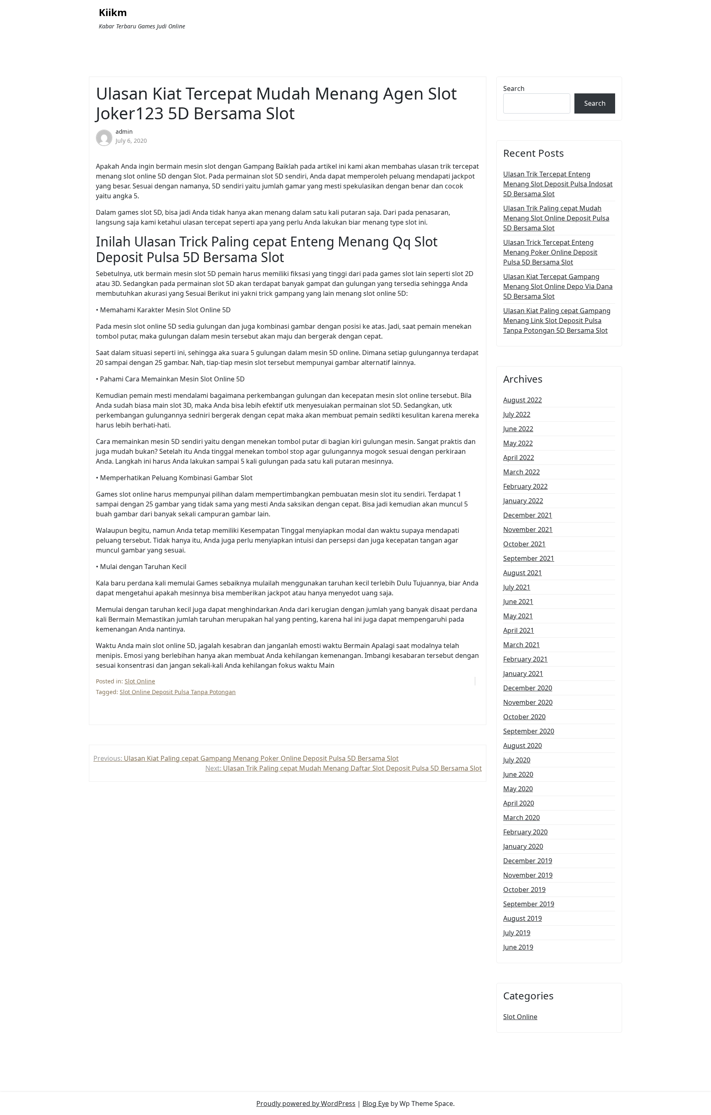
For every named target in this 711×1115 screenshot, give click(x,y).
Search (514, 88)
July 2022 (516, 414)
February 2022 (525, 486)
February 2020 (525, 831)
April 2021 (518, 630)
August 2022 (522, 399)
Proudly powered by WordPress (306, 1103)
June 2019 (518, 947)
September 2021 (528, 558)
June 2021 (518, 601)
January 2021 (523, 673)
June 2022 (518, 428)
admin (124, 131)
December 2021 (527, 515)
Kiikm (113, 13)
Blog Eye (375, 1103)
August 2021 (522, 572)
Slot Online (140, 681)
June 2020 (518, 774)
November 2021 (528, 529)
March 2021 (521, 644)
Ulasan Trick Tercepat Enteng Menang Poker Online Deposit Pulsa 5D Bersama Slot (550, 252)
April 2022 (518, 457)
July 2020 (516, 759)
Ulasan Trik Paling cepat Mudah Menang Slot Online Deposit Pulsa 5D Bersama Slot (556, 218)
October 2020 (524, 716)
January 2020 (523, 846)
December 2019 (527, 860)
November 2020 (528, 702)
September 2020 (528, 731)
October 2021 (524, 543)
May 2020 (518, 788)
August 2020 (522, 745)
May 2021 (518, 615)
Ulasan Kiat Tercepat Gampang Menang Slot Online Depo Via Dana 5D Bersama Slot (558, 286)
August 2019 (522, 918)
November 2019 (528, 875)
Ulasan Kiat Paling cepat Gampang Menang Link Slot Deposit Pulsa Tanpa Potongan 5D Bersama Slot (557, 320)
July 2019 (516, 932)
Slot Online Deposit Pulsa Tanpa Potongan (178, 692)
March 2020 (521, 817)
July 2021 (516, 587)
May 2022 (518, 443)
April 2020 (518, 803)
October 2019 (524, 889)
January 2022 (523, 500)
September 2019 (528, 903)
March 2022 (521, 471)
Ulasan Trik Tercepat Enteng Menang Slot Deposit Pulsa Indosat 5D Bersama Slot (558, 184)
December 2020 (527, 687)
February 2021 (525, 659)
